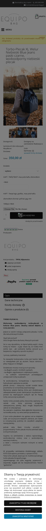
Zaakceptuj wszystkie (23, 516)
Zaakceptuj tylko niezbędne (23, 503)
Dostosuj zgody (23, 510)
